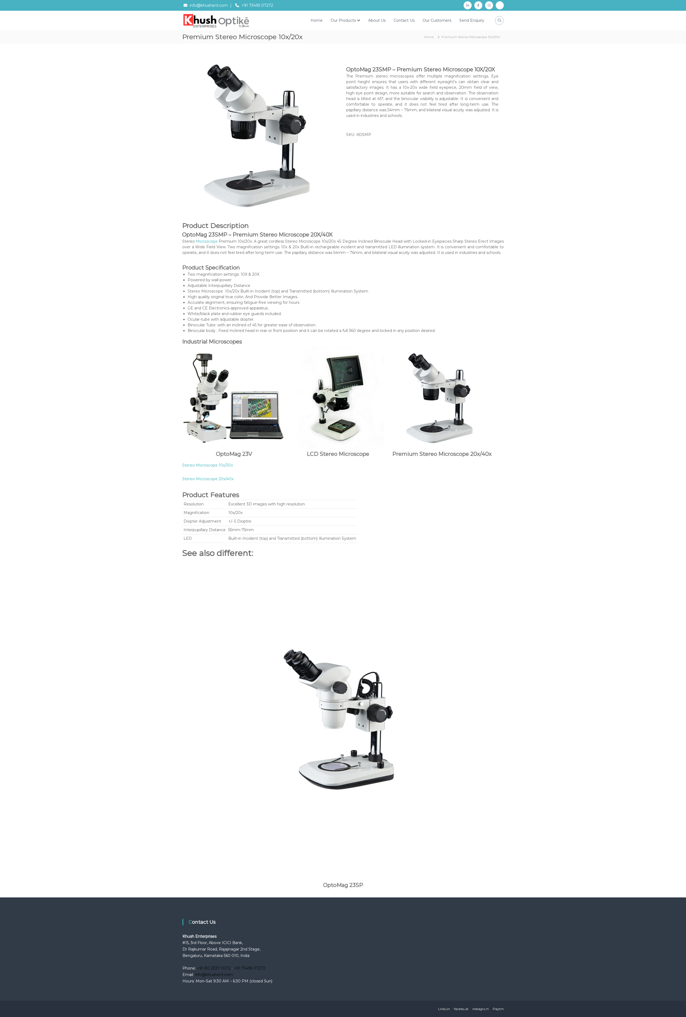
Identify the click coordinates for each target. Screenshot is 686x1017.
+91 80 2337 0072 (214, 968)
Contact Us (404, 20)
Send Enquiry (471, 20)
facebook (461, 1009)
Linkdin (444, 1009)
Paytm (498, 1009)
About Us (377, 20)
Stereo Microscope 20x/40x (207, 478)
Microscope (207, 241)
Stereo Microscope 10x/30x (207, 465)
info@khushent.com (209, 5)
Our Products (343, 20)
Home (317, 20)
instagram (480, 1009)
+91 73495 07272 (257, 5)
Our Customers (437, 20)
